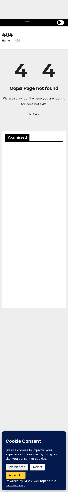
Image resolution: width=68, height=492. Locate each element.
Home (6, 40)
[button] (45, 23)
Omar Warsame (13, 165)
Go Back (34, 114)
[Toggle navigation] (27, 22)
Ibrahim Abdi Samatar (14, 282)
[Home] (7, 22)
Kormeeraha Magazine (9, 369)
